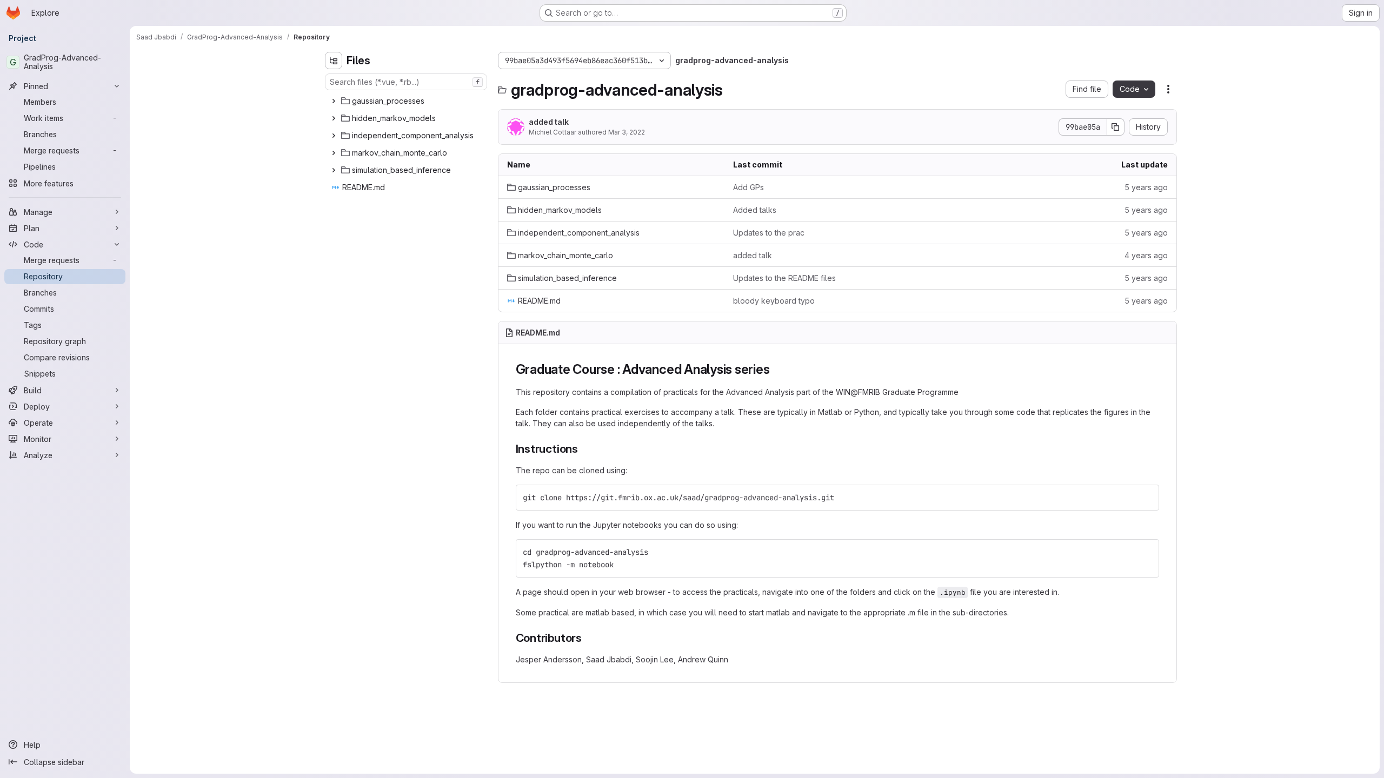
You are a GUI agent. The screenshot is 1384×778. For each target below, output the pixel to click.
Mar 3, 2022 (626, 132)
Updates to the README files (784, 278)
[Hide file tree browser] (333, 60)
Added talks (754, 209)
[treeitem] (407, 101)
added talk (549, 121)
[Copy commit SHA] (1115, 127)
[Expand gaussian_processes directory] (333, 101)
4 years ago (1146, 255)
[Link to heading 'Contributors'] (588, 638)
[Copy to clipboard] (1146, 497)
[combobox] (406, 81)
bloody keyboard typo (774, 300)
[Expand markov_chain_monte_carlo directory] (333, 152)
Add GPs (748, 187)
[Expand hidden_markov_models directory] (333, 118)
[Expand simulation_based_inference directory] (333, 170)
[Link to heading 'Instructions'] (584, 448)
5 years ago (1146, 187)
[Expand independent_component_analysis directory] (333, 135)
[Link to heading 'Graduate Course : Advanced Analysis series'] (776, 369)
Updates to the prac (768, 232)
